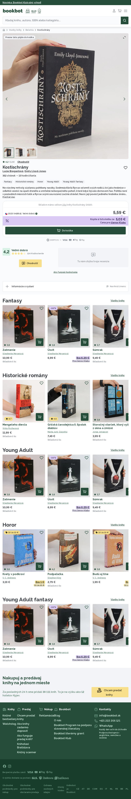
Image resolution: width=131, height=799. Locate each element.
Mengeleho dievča (15, 424)
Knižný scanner (26, 752)
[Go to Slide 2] (20, 153)
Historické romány (25, 375)
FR (116, 789)
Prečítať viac (9, 197)
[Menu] (125, 11)
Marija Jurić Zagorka (57, 432)
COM (94, 789)
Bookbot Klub (62, 738)
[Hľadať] (124, 20)
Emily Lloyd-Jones (35, 171)
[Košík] (120, 11)
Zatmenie (9, 349)
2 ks (64, 205)
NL (111, 789)
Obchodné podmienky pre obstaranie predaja (29, 788)
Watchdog (9, 723)
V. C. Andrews (9, 578)
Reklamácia (46, 715)
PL (127, 789)
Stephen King (54, 578)
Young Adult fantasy (28, 599)
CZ (77, 789)
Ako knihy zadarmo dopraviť (23, 727)
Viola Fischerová (11, 428)
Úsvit (51, 349)
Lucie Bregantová (13, 171)
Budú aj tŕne (100, 574)
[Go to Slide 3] (32, 153)
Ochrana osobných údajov (48, 788)
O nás (57, 720)
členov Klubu (118, 222)
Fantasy (12, 301)
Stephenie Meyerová (13, 354)
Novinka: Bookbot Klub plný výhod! (22, 2)
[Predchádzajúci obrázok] (7, 99)
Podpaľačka (55, 574)
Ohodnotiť (23, 162)
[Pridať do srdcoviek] (125, 168)
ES (101, 789)
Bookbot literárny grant (69, 733)
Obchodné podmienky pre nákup (10, 788)
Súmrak (98, 349)
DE (88, 789)
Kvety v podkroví (14, 574)
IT (106, 789)
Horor (10, 525)
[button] (65, 96)
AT (83, 789)
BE (121, 789)
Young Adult (18, 450)
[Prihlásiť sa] (114, 11)
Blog (57, 715)
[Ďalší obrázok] (124, 99)
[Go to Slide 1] (9, 153)
